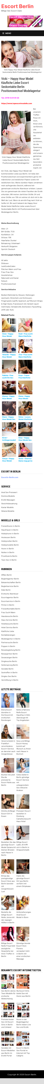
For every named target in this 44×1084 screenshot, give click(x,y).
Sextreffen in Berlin (9, 672)
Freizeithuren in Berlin (10, 526)
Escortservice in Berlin (10, 601)
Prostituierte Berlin (9, 556)
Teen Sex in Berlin (9, 560)
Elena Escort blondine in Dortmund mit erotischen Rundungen (7, 715)
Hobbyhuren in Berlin (10, 533)
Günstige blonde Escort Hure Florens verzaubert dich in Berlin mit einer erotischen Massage (23, 951)
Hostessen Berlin (8, 537)
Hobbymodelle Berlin (10, 545)
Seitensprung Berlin (9, 665)
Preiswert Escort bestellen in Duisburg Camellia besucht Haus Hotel (23, 816)
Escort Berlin (17, 6)
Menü (8, 33)
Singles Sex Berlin (9, 676)
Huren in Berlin (7, 548)
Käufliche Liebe (7, 631)
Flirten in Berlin (7, 605)
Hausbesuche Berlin (9, 616)
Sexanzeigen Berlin (9, 657)
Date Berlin (6, 590)
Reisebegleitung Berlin (10, 650)
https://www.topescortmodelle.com (16, 103)
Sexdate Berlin (7, 669)
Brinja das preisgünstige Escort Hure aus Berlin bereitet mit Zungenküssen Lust (8, 884)
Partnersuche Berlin (9, 642)
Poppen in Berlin (8, 646)
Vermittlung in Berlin (9, 680)
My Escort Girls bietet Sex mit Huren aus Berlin (23, 993)
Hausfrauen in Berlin (9, 530)
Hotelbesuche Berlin (9, 624)
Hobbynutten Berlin (9, 541)
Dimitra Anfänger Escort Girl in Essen (8, 813)
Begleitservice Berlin (10, 586)
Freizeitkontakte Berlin (10, 609)
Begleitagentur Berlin (10, 579)
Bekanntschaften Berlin (11, 582)
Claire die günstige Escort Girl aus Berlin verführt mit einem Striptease (23, 881)
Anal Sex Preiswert (9, 492)
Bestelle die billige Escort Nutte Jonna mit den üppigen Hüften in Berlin (7, 917)
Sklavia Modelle (7, 511)
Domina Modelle (8, 496)
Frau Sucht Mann (8, 612)
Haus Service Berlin (9, 620)
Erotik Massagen (8, 500)
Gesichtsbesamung (9, 503)
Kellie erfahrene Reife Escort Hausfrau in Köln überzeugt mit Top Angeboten (23, 715)
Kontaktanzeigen (8, 635)
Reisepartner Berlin (9, 654)
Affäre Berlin (6, 575)
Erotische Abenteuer (9, 594)
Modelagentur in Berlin (10, 639)
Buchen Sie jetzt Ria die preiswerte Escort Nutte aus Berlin (8, 780)
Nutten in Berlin (7, 552)
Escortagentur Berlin (10, 597)
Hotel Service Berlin (9, 627)
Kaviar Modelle (7, 507)
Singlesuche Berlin (9, 661)
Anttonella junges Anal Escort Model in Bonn (23, 914)
